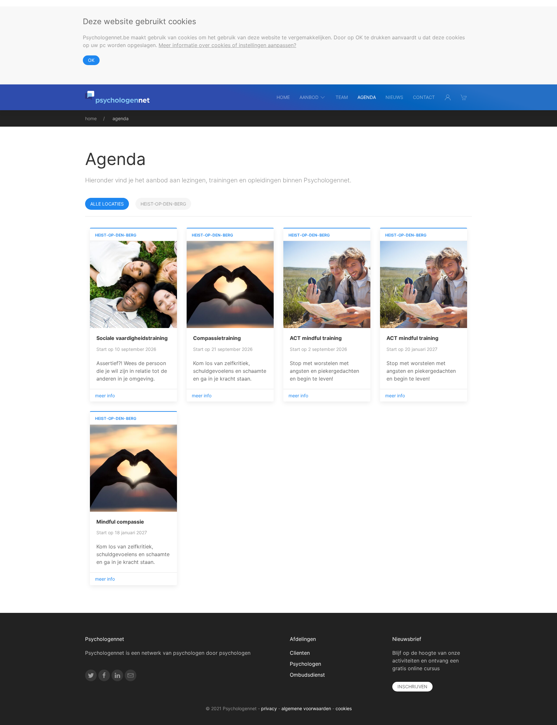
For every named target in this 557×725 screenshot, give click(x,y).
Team (342, 97)
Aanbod (308, 97)
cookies (344, 708)
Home (283, 97)
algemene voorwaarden (306, 708)
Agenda (366, 97)
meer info (105, 395)
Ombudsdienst (307, 675)
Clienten (300, 653)
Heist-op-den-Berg (163, 204)
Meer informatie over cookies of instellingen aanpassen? (227, 45)
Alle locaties (107, 204)
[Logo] (117, 97)
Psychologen (305, 664)
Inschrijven (412, 686)
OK (91, 60)
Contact (424, 97)
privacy (269, 708)
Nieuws (394, 97)
